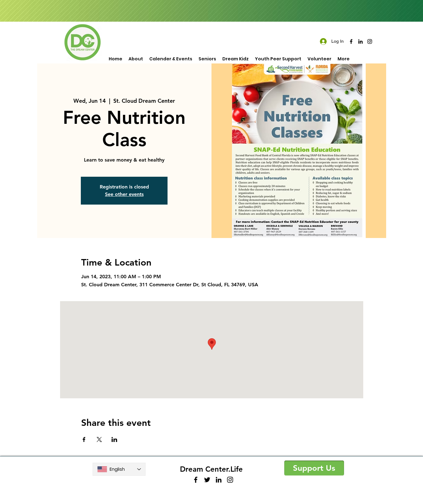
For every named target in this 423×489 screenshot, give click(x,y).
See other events (124, 194)
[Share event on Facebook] (84, 439)
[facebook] (351, 41)
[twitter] (207, 480)
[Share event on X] (99, 439)
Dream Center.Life (211, 469)
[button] (314, 468)
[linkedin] (360, 41)
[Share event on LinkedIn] (114, 439)
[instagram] (370, 41)
